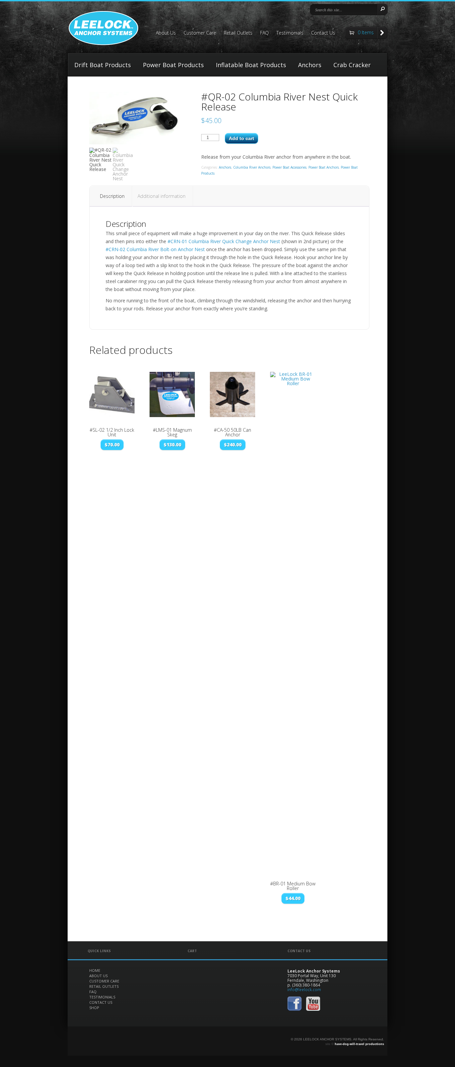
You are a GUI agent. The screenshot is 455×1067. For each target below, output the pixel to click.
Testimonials (289, 33)
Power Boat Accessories (289, 167)
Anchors (309, 65)
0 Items (366, 32)
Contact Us (323, 33)
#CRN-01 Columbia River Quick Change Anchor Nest (224, 241)
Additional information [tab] (162, 196)
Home (94, 970)
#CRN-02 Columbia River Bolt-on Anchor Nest (155, 249)
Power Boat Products (173, 65)
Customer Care (200, 33)
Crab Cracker (352, 65)
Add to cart (241, 138)
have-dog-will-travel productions (359, 1044)
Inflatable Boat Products (251, 65)
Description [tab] (112, 196)
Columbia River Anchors (251, 167)
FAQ (264, 33)
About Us (166, 33)
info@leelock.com (304, 989)
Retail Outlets (238, 33)
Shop (94, 1007)
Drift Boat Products (102, 65)
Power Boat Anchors (323, 167)
